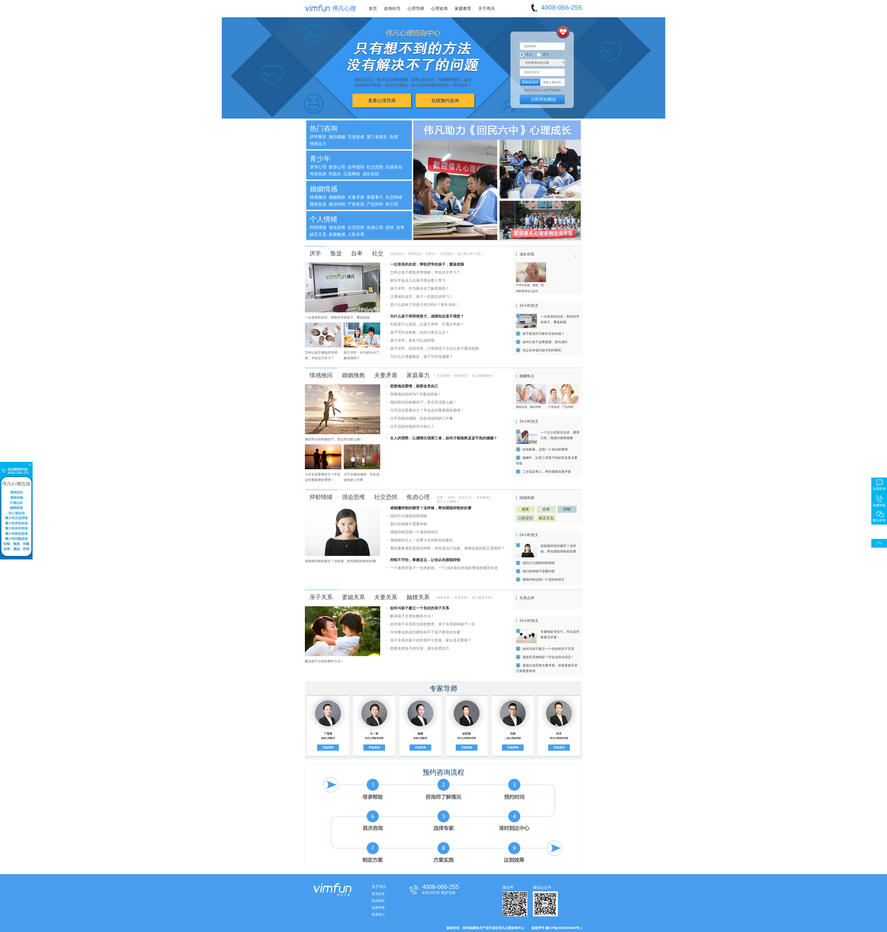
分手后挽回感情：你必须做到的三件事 (421, 418)
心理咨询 (439, 8)
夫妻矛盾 (356, 197)
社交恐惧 (375, 167)
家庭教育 (463, 8)
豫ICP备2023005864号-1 (564, 928)
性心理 (392, 204)
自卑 (400, 227)
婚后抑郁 (337, 204)
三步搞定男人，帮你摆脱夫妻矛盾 (546, 471)
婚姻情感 (323, 189)
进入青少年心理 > (470, 254)
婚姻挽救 (337, 197)
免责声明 (378, 907)
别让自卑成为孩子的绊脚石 (541, 350)
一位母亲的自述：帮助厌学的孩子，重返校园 (337, 317)
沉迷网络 (351, 174)
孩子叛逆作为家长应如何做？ (543, 333)
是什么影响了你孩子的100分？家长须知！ (424, 305)
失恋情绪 (394, 197)
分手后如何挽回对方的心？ (412, 426)
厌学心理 (318, 167)
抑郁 (567, 509)
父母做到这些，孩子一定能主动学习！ (421, 297)
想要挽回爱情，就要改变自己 (414, 386)
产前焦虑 (356, 204)
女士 (529, 54)
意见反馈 (378, 894)
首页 (373, 8)
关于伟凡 (486, 8)
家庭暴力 (375, 197)
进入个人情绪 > (448, 501)
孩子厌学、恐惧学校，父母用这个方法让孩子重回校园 (434, 348)
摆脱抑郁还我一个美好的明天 (414, 532)
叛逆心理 (337, 167)
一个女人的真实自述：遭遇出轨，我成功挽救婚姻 (560, 435)
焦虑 (394, 136)
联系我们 (378, 914)
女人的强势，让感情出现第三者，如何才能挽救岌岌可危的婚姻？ (443, 438)
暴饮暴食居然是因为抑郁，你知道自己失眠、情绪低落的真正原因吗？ (447, 548)
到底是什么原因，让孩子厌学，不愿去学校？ (427, 324)
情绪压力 (318, 143)
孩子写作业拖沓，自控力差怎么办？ (419, 332)
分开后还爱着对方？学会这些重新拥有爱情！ (427, 410)
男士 (546, 54)
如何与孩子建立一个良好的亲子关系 (419, 608)
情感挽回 (318, 197)
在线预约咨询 (445, 100)
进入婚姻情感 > (483, 375)
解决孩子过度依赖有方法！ (324, 661)
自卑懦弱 (356, 167)
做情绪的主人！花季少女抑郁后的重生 (421, 540)
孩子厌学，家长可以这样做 (412, 340)
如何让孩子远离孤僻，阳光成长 (545, 342)
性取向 (335, 174)
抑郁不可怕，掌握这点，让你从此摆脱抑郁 (425, 560)
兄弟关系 (460, 597)
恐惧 (390, 227)
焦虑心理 (375, 227)
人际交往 (525, 518)
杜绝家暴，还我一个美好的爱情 (545, 449)
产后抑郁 (375, 204)
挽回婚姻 (337, 136)
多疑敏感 (337, 234)
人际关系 (356, 234)
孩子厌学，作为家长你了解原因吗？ (419, 288)
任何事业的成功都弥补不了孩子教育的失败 (425, 632)
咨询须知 (378, 900)
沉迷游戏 (356, 136)
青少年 (320, 158)
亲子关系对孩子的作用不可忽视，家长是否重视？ (430, 640)
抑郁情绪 (318, 227)
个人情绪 (323, 219)
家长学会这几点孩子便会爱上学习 (418, 280)
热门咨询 (323, 128)
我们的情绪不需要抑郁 (408, 524)
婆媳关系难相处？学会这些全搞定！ (548, 657)
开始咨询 (328, 747)
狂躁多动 (394, 167)
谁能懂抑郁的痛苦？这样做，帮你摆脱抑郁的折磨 (340, 561)
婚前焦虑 (318, 204)
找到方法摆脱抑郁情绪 (408, 516)
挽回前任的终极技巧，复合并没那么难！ (334, 439)
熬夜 (525, 509)
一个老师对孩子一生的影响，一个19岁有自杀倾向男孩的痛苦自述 (444, 568)
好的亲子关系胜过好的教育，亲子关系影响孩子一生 (432, 624)
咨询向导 (392, 8)
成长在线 (370, 174)
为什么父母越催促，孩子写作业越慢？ (421, 356)
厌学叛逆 (318, 136)
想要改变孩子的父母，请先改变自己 (419, 648)
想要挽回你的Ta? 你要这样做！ (415, 394)
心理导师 (415, 8)
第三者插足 (377, 136)
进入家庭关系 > (483, 597)
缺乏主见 (318, 234)
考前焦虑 (318, 174)
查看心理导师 (382, 100)
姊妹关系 (443, 597)
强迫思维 (337, 227)
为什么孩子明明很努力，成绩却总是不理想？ (427, 316)
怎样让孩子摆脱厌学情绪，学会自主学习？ (425, 272)
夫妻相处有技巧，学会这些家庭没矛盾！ (560, 634)
